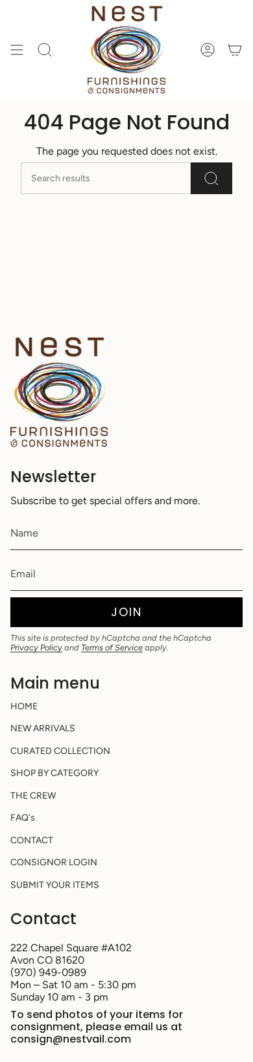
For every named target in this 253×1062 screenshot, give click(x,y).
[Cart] (234, 50)
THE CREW (33, 795)
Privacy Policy (36, 647)
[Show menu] (17, 50)
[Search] (211, 178)
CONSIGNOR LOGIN (53, 862)
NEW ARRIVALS (42, 728)
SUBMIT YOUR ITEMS (54, 885)
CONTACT (31, 840)
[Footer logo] (59, 392)
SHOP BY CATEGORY (54, 773)
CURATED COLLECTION (60, 751)
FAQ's (22, 817)
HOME (24, 706)
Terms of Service (112, 647)
